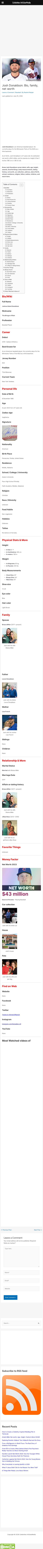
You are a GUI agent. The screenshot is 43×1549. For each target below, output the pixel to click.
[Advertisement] (21, 33)
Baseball (18, 92)
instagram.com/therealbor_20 (11, 1024)
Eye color (9, 244)
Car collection (11, 273)
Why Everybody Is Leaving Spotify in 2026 (16, 1464)
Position (9, 203)
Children (9, 257)
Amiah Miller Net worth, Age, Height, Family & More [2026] (21, 1437)
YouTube (9, 289)
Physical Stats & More (11, 234)
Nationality (10, 217)
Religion (9, 224)
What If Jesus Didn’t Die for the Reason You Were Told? (20, 1467)
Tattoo (9, 232)
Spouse (9, 250)
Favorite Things (8, 267)
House (9, 275)
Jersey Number (11, 201)
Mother (9, 254)
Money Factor (8, 269)
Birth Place (10, 219)
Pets (8, 277)
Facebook (10, 283)
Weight (9, 238)
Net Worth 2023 (11, 271)
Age (8, 211)
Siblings (9, 255)
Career (6, 195)
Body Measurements (12, 240)
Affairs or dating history (13, 265)
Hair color (9, 246)
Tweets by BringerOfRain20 (11, 1015)
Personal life (8, 207)
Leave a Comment (8, 92)
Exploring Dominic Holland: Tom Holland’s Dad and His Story (21, 1440)
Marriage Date (11, 263)
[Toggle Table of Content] (20, 185)
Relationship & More (10, 259)
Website (9, 281)
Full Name (9, 189)
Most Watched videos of (12, 291)
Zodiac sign (10, 213)
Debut (8, 197)
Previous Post (6, 1230)
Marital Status (10, 261)
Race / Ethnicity (12, 226)
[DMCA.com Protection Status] (7, 1546)
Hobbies (10, 230)
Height (9, 236)
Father (9, 252)
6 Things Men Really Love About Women (15, 1470)
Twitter (9, 285)
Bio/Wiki (6, 188)
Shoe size (10, 242)
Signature (10, 215)
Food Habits (11, 228)
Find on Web (8, 279)
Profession (10, 193)
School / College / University (15, 222)
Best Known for (11, 199)
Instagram (10, 287)
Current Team (11, 205)
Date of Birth (10, 209)
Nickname (9, 191)
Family (6, 248)
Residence (10, 221)
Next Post (38, 1230)
